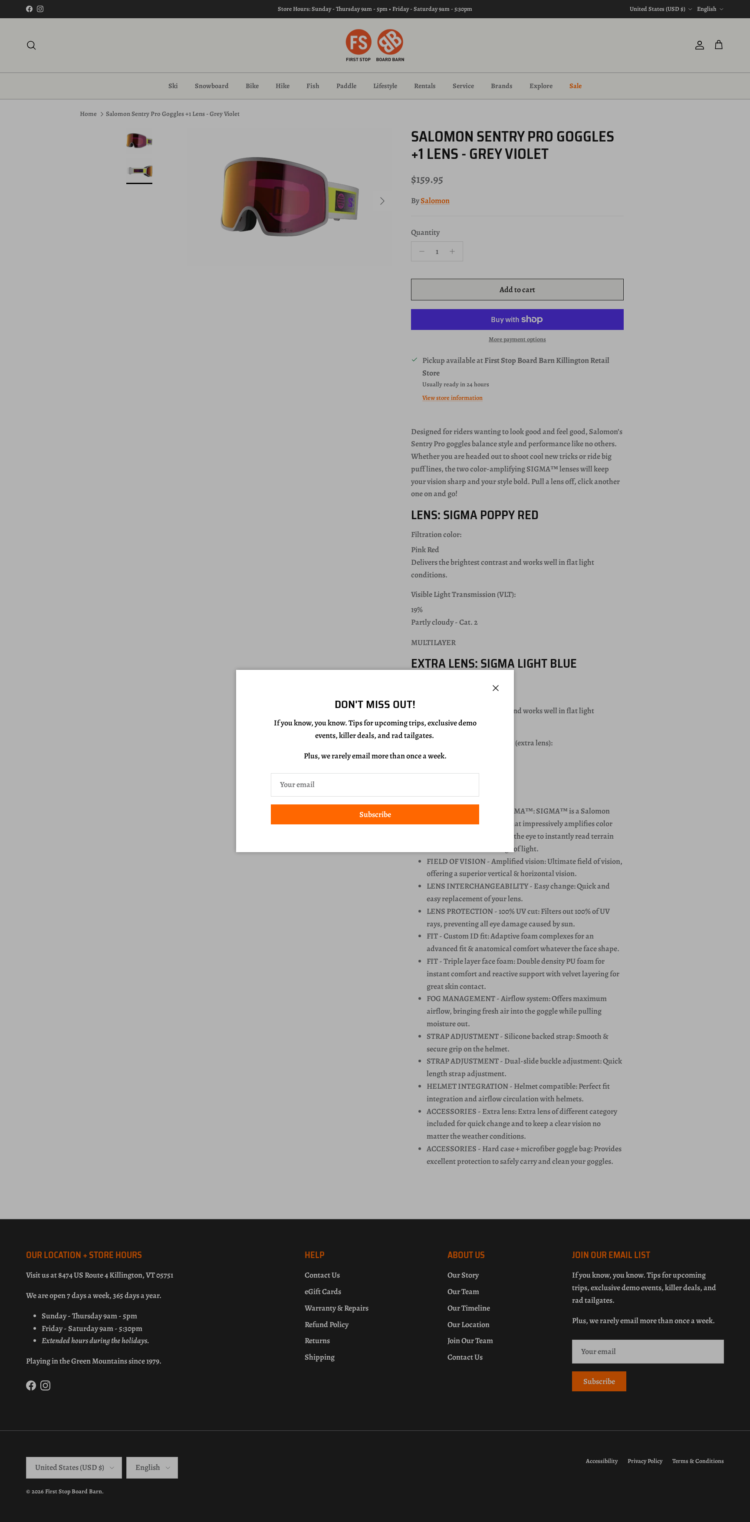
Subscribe (375, 814)
